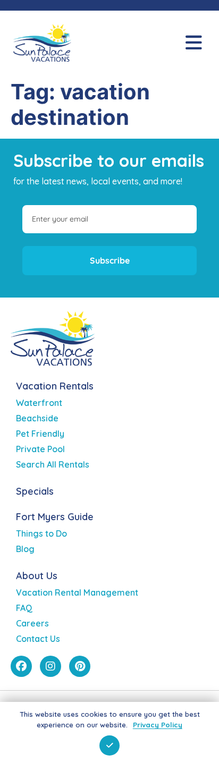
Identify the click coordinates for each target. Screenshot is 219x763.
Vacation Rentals (55, 386)
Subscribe (110, 260)
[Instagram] (50, 666)
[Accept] (109, 745)
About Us (36, 576)
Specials (35, 491)
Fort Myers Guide (55, 517)
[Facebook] (21, 666)
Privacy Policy (157, 724)
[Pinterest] (79, 666)
